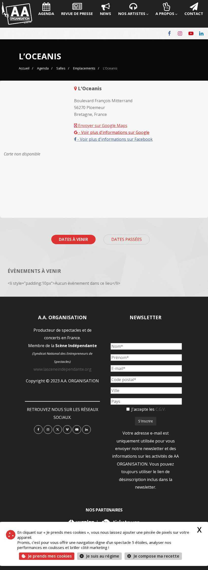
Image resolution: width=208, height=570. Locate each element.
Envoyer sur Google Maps (102, 125)
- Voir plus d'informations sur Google (113, 132)
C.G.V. (160, 409)
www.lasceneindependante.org (62, 369)
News (105, 13)
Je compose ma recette (156, 556)
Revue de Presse (77, 13)
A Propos (164, 13)
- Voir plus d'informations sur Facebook (114, 139)
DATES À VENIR (73, 239)
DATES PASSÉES (126, 239)
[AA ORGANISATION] (17, 23)
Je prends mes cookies (50, 556)
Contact (193, 13)
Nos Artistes (131, 13)
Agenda (46, 13)
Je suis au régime (102, 556)
